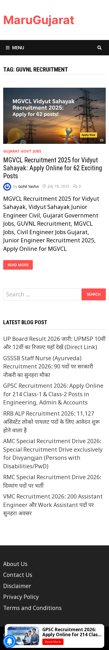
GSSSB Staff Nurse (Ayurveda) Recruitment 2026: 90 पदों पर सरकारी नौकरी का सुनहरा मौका (48, 366)
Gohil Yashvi (28, 186)
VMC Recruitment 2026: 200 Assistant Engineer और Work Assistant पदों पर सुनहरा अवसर (53, 505)
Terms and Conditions (32, 608)
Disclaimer (17, 586)
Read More (20, 265)
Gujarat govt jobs (22, 151)
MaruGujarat (38, 20)
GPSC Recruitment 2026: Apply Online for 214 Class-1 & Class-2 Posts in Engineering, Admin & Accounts (53, 394)
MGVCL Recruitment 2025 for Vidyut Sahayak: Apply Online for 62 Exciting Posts (52, 168)
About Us (15, 564)
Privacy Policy (21, 596)
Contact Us (17, 574)
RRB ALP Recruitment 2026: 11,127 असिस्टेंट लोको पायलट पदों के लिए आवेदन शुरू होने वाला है (51, 422)
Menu (18, 48)
